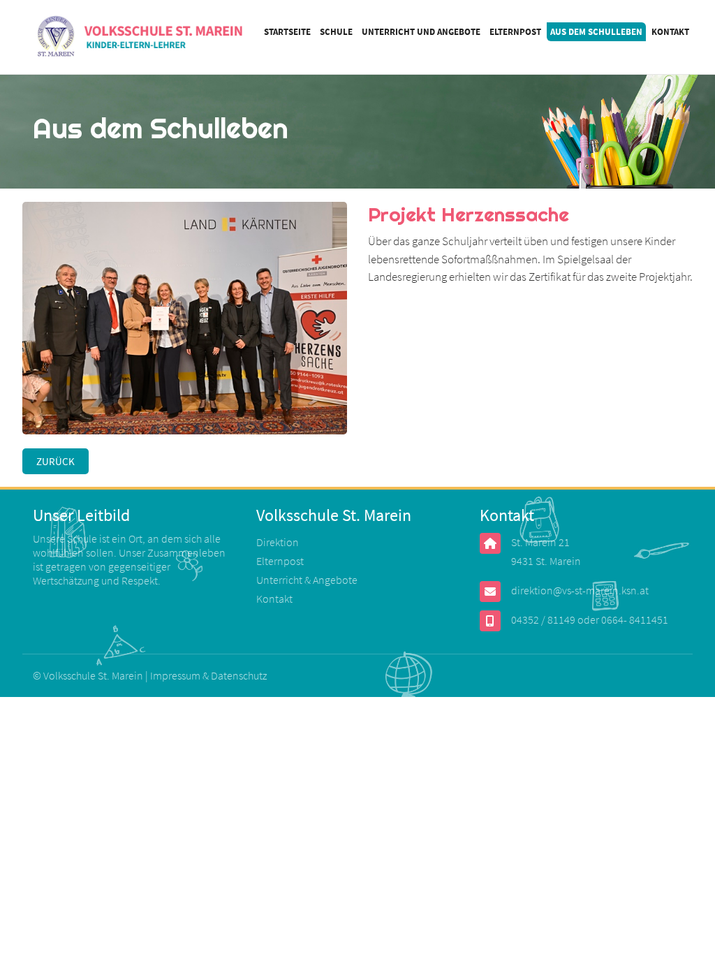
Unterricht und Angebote (421, 32)
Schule (336, 32)
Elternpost (515, 32)
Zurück (55, 461)
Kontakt (670, 32)
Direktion (277, 542)
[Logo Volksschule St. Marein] (141, 37)
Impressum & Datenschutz (208, 675)
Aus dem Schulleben (596, 32)
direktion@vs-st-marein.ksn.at (580, 590)
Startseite (287, 32)
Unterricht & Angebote (307, 580)
